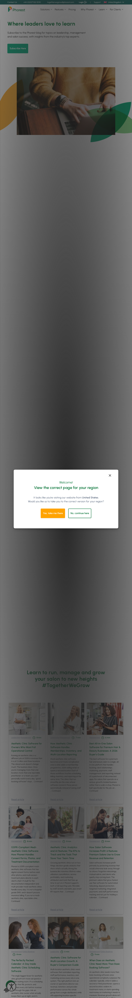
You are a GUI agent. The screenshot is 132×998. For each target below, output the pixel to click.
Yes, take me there (53, 513)
